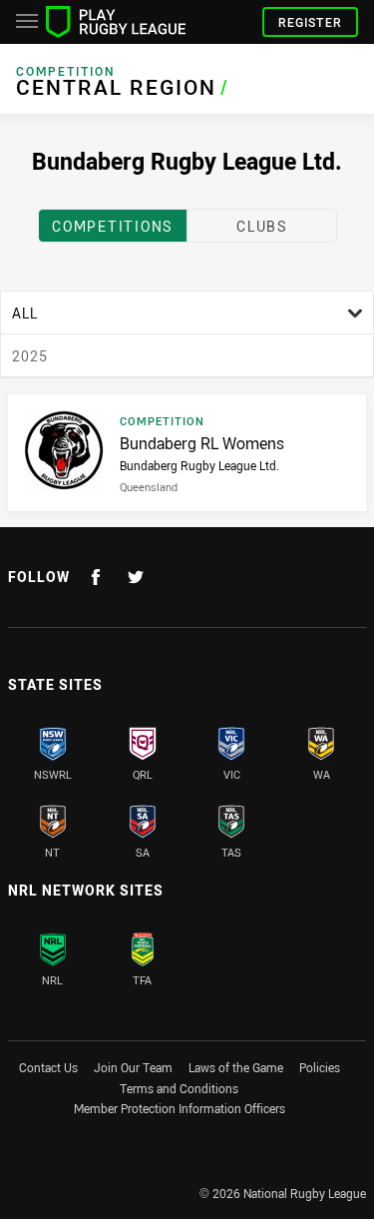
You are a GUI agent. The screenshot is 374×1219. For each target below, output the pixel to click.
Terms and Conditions (179, 1088)
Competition (65, 71)
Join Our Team (133, 1067)
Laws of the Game (235, 1067)
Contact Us (48, 1067)
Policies (319, 1067)
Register (310, 22)
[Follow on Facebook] (96, 577)
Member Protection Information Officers (179, 1108)
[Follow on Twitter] (136, 577)
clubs (261, 226)
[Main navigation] (27, 22)
